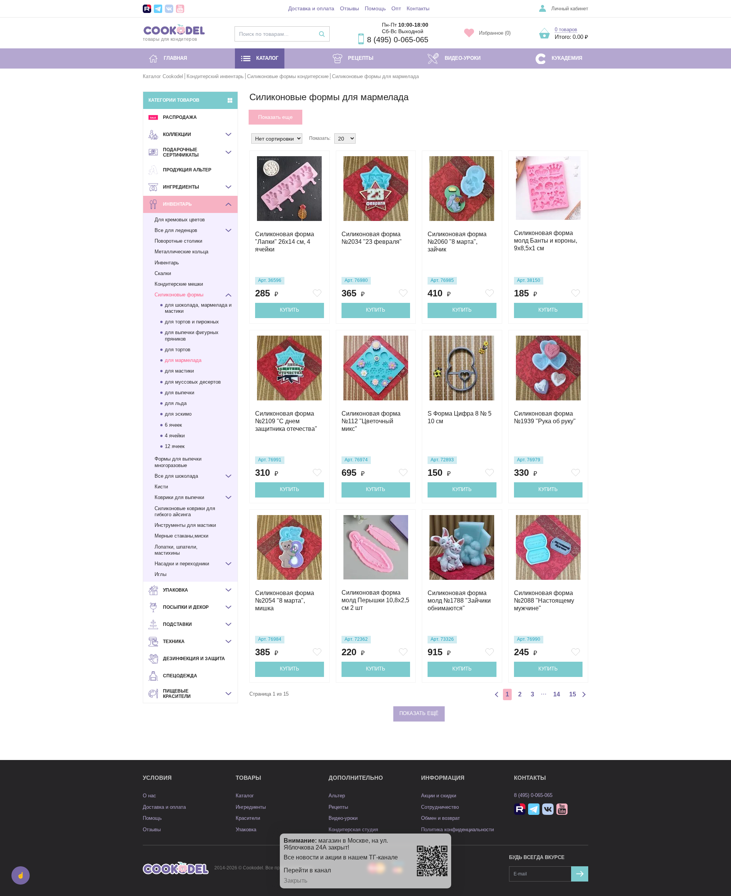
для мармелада (183, 360)
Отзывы (349, 8)
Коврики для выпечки (179, 497)
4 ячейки (175, 435)
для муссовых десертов (193, 382)
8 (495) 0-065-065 (397, 39)
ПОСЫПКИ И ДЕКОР (186, 607)
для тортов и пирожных (192, 322)
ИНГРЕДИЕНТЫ (181, 187)
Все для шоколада (176, 476)
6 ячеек (173, 425)
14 (556, 694)
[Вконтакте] (169, 9)
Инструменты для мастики (185, 525)
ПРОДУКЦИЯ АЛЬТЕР (187, 170)
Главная (175, 58)
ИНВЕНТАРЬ (177, 204)
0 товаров (566, 29)
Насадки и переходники (182, 563)
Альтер (337, 795)
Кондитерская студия (353, 829)
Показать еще (275, 117)
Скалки (163, 273)
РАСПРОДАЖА (180, 117)
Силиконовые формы (179, 295)
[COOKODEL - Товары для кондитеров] (176, 868)
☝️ (20, 875)
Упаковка (246, 829)
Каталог (267, 58)
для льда (176, 403)
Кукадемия (567, 58)
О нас (149, 795)
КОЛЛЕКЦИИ (177, 134)
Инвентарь (167, 263)
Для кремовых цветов (180, 219)
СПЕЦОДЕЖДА (180, 675)
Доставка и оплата (311, 8)
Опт (396, 8)
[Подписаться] (579, 874)
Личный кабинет (569, 8)
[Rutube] (147, 9)
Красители (248, 818)
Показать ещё (419, 713)
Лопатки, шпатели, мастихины (176, 550)
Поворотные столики (178, 241)
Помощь (375, 8)
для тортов (177, 349)
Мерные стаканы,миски (181, 536)
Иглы (160, 574)
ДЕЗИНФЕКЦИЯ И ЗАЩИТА (194, 658)
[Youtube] (180, 9)
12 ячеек (175, 446)
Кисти (161, 487)
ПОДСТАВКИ (177, 624)
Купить (289, 310)
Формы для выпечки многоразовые (178, 462)
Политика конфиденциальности (457, 829)
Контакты (418, 8)
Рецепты (360, 58)
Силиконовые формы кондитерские (288, 76)
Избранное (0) (495, 33)
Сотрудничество (440, 807)
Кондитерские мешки (179, 284)
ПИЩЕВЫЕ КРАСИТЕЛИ (177, 693)
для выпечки (179, 392)
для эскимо (178, 414)
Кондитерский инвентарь (215, 76)
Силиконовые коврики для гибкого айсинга (185, 511)
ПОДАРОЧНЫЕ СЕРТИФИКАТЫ (181, 152)
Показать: (319, 138)
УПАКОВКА (175, 590)
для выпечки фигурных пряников (192, 335)
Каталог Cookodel (163, 76)
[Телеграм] (158, 9)
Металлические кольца (181, 251)
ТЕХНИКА (174, 641)
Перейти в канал (307, 870)
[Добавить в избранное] (318, 293)
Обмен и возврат (440, 818)
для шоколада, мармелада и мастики (198, 308)
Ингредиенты (251, 807)
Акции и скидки (438, 795)
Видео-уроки (462, 58)
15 (572, 694)
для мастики (179, 371)
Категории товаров (174, 100)
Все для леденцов (176, 230)
